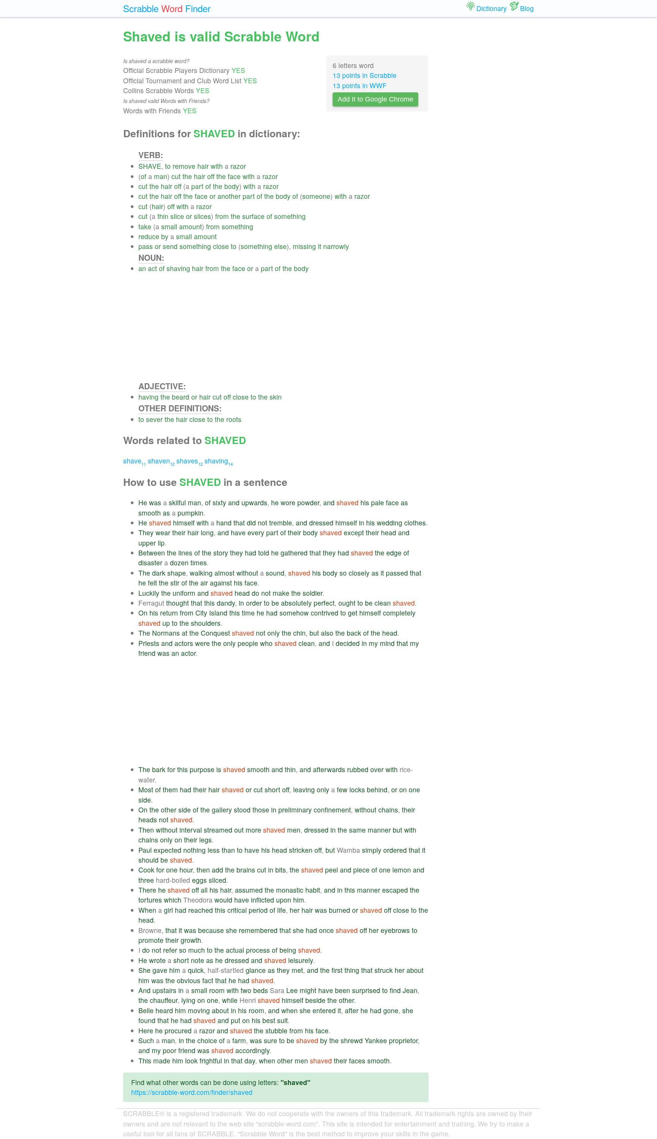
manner (379, 829)
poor (169, 1050)
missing (304, 246)
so (343, 572)
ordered (395, 850)
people (248, 643)
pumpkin (190, 512)
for (171, 769)
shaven (161, 460)
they (236, 552)
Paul (145, 850)
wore (288, 502)
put (235, 1020)
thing (351, 970)
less (214, 850)
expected (167, 850)
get (352, 612)
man (160, 176)
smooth (149, 512)
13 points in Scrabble (365, 75)
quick (196, 970)
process (258, 950)
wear (163, 532)
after (352, 1010)
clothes (415, 522)
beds (260, 990)
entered (324, 1010)
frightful (211, 1060)
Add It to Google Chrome (375, 99)
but (314, 633)
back (354, 633)
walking (201, 572)
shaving (178, 268)
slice (177, 216)
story (220, 552)
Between (151, 552)
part (197, 186)
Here (145, 1030)
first (337, 970)
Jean (410, 990)
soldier (312, 593)
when (289, 1010)
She (144, 970)
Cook (146, 869)
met (297, 970)
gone (390, 1010)
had (250, 552)
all (204, 890)
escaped (395, 890)
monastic (289, 890)
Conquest (215, 633)
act (152, 268)
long (207, 532)
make (281, 593)
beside (315, 1000)
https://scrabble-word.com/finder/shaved (191, 1092)
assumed (249, 890)
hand (224, 522)
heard (164, 1010)
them (170, 789)
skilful (177, 502)
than (228, 850)
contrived (324, 612)
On (143, 612)
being (287, 950)
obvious (188, 980)
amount (190, 226)
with (217, 166)
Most (145, 789)
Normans (166, 633)
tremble (280, 522)
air (204, 582)
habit (312, 890)
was (155, 502)
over (377, 769)
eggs (199, 880)
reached (200, 910)
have (238, 532)
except (354, 532)
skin (276, 396)
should (148, 860)
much (196, 950)
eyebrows (395, 930)
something (290, 216)
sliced (217, 880)
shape (176, 572)
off (210, 176)
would (223, 899)
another (229, 196)
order (254, 603)
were (202, 643)
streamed (218, 829)
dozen (179, 562)
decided (348, 643)
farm (239, 1040)
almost (224, 572)
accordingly (252, 1050)
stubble (276, 1030)
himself (184, 522)
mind (387, 643)
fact (207, 980)
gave (159, 970)
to (168, 166)
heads (147, 819)
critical (237, 910)
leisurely (300, 960)
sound (275, 572)
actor (188, 653)
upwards (254, 502)
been (342, 990)
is (218, 769)
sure (270, 1040)
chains (388, 809)
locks (357, 789)
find (395, 990)
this (209, 603)
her (295, 910)
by (164, 236)
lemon (401, 869)
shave (134, 460)
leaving (304, 789)
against (221, 582)
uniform (184, 593)
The (144, 572)
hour (186, 869)
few (342, 789)
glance (256, 970)
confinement (332, 809)
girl (168, 910)
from (222, 216)
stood (242, 809)
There (147, 890)
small (169, 226)
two (246, 990)
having (148, 396)
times (198, 562)
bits (280, 869)
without (247, 572)
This (144, 1060)
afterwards (329, 769)
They (146, 532)
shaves (189, 460)
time (248, 612)
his (364, 502)
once (326, 930)
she (231, 930)
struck (384, 970)
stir (174, 582)
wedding (389, 522)
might (308, 990)
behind (377, 789)
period (258, 910)
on (403, 789)
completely (399, 612)
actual (235, 950)
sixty (219, 502)
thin (162, 216)
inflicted (262, 899)
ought (346, 603)
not (262, 522)
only (273, 633)
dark (158, 572)
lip (161, 542)
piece (361, 869)
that (239, 522)
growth (191, 940)
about (415, 970)
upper (147, 542)
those (260, 809)
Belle (146, 1010)
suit (282, 1020)
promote (150, 940)
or (212, 196)
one (414, 789)
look (191, 1060)
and (234, 502)
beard (180, 396)
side (144, 799)
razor (238, 166)
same (357, 829)
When (147, 910)
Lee (292, 990)
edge (394, 552)
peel (331, 869)
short (272, 789)
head (388, 532)
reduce (148, 236)
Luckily (148, 593)
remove (184, 166)
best (268, 1020)
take (144, 226)
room (217, 990)
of (143, 176)
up (166, 623)
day (249, 1060)
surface (253, 216)
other (168, 809)
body (231, 186)
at (184, 633)
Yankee (376, 1040)
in (361, 522)
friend (147, 653)
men (293, 829)
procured (178, 1030)
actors (184, 643)
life (281, 910)
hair (203, 166)
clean (383, 603)
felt (152, 582)
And (144, 990)
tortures (150, 899)
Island (218, 612)
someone (316, 196)
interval (190, 829)
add (217, 869)
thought (177, 603)
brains (245, 869)
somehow (294, 612)
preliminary (295, 809)
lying (188, 1000)
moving (199, 1010)
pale (377, 502)
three (146, 880)
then (203, 869)
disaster (150, 562)
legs (205, 839)
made (161, 1060)
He (142, 502)
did (251, 522)
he (275, 502)
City (201, 612)
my (373, 643)
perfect (324, 603)
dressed (321, 522)
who (266, 643)
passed (397, 572)
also (327, 633)
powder (308, 502)
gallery (222, 809)
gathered (294, 552)
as (404, 502)
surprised (366, 990)
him (298, 899)
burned (339, 910)
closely (359, 572)
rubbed (357, 769)
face (234, 176)
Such (146, 1040)
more (253, 829)
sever (154, 419)
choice (207, 1040)
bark (158, 769)
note (197, 960)
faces (357, 1060)
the (187, 176)
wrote (157, 960)
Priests (148, 643)
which (172, 899)
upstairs (164, 990)
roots (233, 419)
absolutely (296, 603)
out (239, 829)
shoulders (206, 623)
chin (299, 633)
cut (176, 176)
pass (145, 246)
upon (283, 899)
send (170, 246)
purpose (202, 769)
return (169, 612)
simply (371, 850)
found (147, 1020)
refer (170, 950)
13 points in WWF (360, 85)
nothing (194, 850)
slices (202, 216)
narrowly (336, 246)
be (275, 603)
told (263, 552)
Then (146, 829)
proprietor (403, 1040)
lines (185, 552)
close (221, 246)
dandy (226, 603)
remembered (258, 930)
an (142, 268)
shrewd (352, 1040)
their (179, 532)
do (255, 593)
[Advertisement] (283, 327)
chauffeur (164, 1000)
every (256, 532)
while (230, 1000)
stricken (301, 850)
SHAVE (149, 166)
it (319, 246)
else (280, 246)
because (211, 930)
